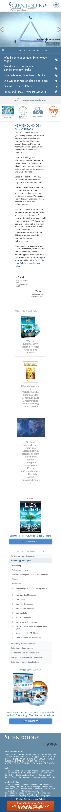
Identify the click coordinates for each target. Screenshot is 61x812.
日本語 (38, 757)
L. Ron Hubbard (12, 771)
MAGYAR (41, 759)
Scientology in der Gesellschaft (25, 662)
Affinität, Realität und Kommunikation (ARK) (31, 627)
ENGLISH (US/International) (17, 754)
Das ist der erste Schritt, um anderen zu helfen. (30, 263)
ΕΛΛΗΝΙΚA (25, 763)
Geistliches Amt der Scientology (25, 653)
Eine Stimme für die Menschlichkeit (22, 773)
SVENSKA (9, 761)
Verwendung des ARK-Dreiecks (29, 633)
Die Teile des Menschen (26, 595)
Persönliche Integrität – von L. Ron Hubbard (30, 575)
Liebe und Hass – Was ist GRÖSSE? (26, 92)
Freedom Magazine (27, 793)
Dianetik (15, 579)
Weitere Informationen (22, 777)
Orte (55, 777)
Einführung (16, 566)
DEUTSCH (31, 759)
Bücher (42, 775)
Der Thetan (20, 600)
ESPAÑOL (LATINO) (24, 761)
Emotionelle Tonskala (25, 609)
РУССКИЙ (47, 757)
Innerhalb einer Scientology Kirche (24, 75)
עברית (29, 756)
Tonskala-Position (23, 617)
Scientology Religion (14, 787)
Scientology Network (39, 785)
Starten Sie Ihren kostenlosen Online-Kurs (28, 788)
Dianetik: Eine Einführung (19, 86)
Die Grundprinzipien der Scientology (26, 81)
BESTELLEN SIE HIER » (31, 541)
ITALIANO (36, 763)
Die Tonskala (21, 613)
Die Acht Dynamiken (24, 604)
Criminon (53, 116)
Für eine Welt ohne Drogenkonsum (34, 795)
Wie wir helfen (8, 117)
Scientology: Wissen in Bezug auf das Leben (31, 589)
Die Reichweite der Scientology (29, 638)
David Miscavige (32, 787)
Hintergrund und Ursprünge (23, 556)
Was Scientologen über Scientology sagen (25, 59)
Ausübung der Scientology (23, 643)
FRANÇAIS (19, 757)
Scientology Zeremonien (22, 648)
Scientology (17, 583)
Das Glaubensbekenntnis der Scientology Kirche (18, 68)
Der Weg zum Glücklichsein (23, 117)
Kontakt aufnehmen (42, 777)
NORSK (50, 759)
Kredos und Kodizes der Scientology (27, 657)
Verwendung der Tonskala (26, 622)
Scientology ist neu (20, 570)
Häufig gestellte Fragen (26, 775)
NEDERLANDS (18, 759)
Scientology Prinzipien (21, 560)
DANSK (9, 757)
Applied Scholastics (38, 116)
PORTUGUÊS (49, 763)
